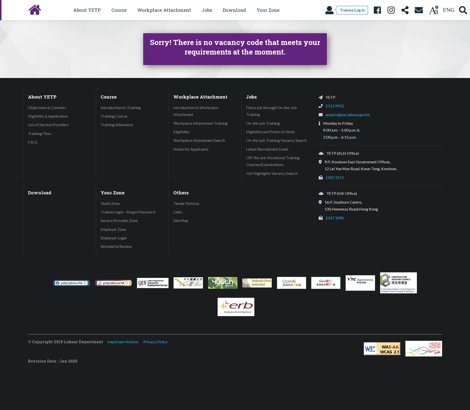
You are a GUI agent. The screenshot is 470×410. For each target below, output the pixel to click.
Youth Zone (110, 203)
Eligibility (181, 131)
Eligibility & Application (48, 116)
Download (234, 10)
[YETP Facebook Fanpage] (377, 10)
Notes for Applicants (191, 149)
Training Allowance (117, 124)
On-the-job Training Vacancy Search (276, 140)
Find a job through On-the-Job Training (271, 111)
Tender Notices (186, 203)
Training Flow (39, 133)
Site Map (180, 220)
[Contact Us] (419, 10)
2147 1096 (335, 217)
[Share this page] (405, 10)
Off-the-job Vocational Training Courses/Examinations (273, 161)
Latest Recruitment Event (267, 149)
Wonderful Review (116, 246)
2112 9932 (335, 105)
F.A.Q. (33, 142)
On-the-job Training (263, 123)
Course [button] (119, 10)
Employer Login (114, 237)
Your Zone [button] (268, 10)
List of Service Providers (48, 124)
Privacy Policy (155, 341)
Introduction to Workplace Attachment (195, 111)
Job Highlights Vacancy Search (272, 173)
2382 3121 (335, 177)
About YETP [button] (87, 10)
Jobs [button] (207, 10)
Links (177, 212)
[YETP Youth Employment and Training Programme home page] (34, 10)
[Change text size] (433, 10)
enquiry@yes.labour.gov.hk (348, 114)
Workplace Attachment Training (200, 123)
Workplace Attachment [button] (164, 10)
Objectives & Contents (47, 107)
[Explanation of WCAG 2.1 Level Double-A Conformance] (382, 348)
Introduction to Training (121, 107)
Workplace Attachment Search (199, 140)
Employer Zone (113, 229)
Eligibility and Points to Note (270, 131)
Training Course (114, 116)
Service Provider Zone (119, 220)
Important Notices (123, 341)
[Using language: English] (448, 10)
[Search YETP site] (463, 10)
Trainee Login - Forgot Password (128, 212)
